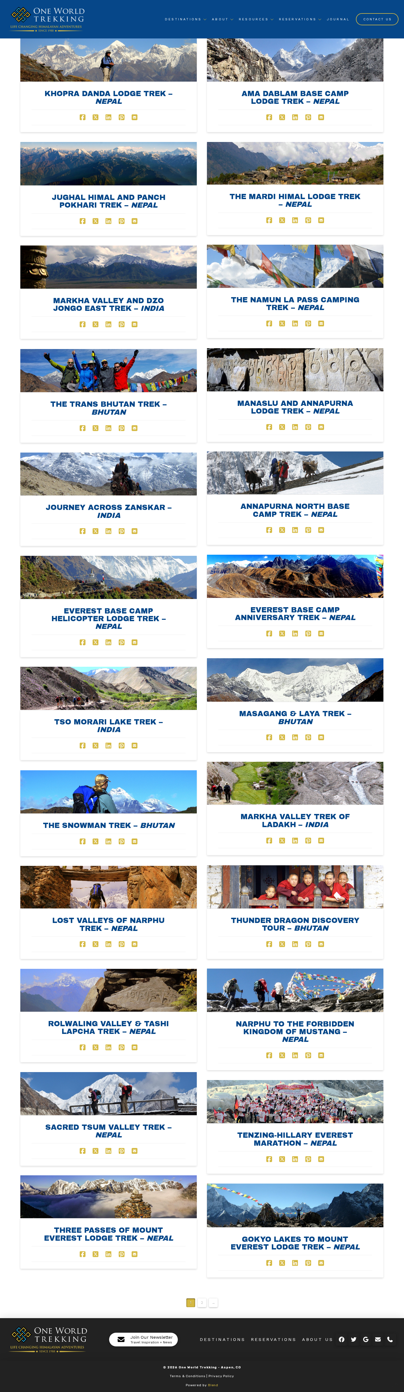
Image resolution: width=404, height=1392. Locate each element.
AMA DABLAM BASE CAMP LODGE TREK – (295, 97)
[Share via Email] (134, 117)
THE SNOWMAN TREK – (108, 825)
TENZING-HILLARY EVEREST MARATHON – (295, 1139)
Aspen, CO (231, 1367)
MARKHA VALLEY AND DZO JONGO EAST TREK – (108, 305)
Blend (213, 1385)
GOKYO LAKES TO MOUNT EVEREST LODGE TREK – (295, 1243)
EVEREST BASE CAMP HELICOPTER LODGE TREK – (108, 619)
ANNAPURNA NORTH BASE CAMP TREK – (295, 510)
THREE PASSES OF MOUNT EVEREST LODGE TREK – (108, 1234)
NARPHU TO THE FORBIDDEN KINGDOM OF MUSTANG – (295, 1032)
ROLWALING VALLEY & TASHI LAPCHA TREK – (108, 1028)
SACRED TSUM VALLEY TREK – (108, 1131)
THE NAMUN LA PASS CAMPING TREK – (295, 304)
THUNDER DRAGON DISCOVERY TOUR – (295, 924)
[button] (143, 1339)
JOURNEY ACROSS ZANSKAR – (108, 511)
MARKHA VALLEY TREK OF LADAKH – (295, 820)
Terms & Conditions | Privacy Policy (202, 1376)
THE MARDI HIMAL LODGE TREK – (295, 200)
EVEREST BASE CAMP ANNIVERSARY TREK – (295, 614)
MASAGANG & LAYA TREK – (295, 718)
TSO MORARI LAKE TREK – (108, 726)
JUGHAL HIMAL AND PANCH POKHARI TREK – (108, 201)
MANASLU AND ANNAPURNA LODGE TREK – (295, 407)
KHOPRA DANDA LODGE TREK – (108, 97)
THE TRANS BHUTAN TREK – (108, 408)
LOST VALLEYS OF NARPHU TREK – (108, 924)
